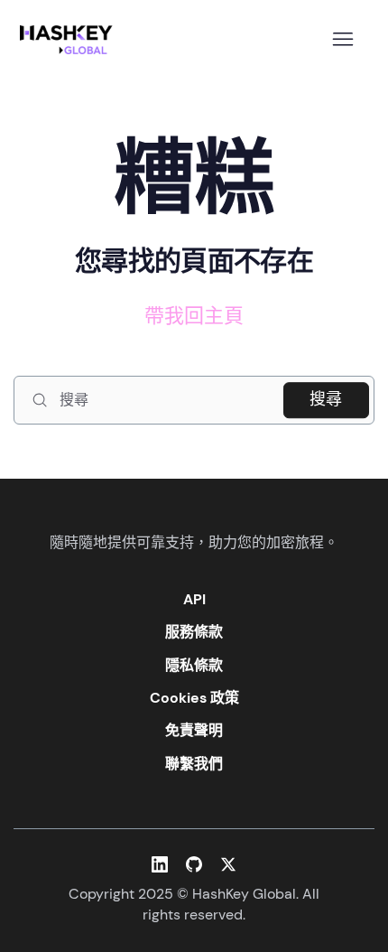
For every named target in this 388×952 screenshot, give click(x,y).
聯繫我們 (194, 763)
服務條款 (194, 631)
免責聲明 (194, 730)
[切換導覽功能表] (342, 40)
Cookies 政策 (194, 697)
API (194, 599)
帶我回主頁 (194, 316)
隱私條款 (194, 665)
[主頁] (69, 40)
